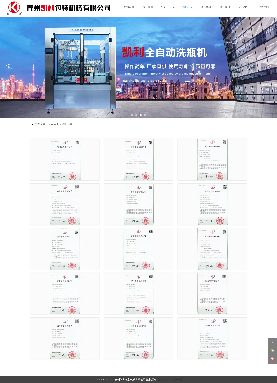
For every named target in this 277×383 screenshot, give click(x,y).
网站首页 (54, 124)
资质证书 (67, 124)
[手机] (272, 342)
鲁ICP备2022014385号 (170, 379)
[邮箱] (272, 359)
